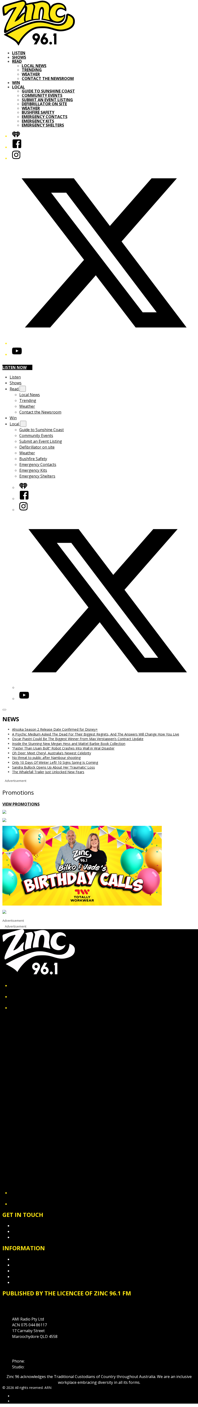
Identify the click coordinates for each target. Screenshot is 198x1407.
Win (16, 82)
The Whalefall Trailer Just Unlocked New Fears (48, 772)
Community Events (42, 95)
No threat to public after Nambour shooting (46, 757)
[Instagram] (16, 158)
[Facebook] (17, 147)
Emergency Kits (38, 121)
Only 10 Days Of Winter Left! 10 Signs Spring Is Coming (55, 762)
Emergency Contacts (44, 116)
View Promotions (21, 804)
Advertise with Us (27, 1231)
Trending (32, 69)
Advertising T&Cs (27, 1270)
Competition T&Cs (28, 1265)
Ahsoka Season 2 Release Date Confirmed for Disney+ (55, 729)
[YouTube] (17, 354)
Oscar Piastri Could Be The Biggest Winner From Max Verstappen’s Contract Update (77, 738)
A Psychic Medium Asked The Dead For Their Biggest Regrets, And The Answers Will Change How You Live (95, 734)
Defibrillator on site (44, 104)
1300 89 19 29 (37, 1367)
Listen (18, 53)
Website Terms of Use (32, 1276)
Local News (34, 65)
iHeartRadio (21, 1401)
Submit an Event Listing (47, 99)
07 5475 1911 (37, 1361)
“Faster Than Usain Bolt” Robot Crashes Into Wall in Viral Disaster (63, 748)
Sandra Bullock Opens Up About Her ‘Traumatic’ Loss (53, 767)
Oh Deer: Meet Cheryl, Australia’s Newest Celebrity (51, 753)
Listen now (14, 367)
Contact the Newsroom (48, 78)
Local (18, 87)
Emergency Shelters (43, 125)
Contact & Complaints (31, 1225)
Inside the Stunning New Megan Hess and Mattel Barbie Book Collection (68, 743)
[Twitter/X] (104, 343)
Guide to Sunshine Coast (48, 91)
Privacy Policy (24, 1259)
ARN (15, 1396)
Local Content (24, 1282)
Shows (19, 57)
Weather (31, 74)
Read (17, 61)
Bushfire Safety (38, 112)
